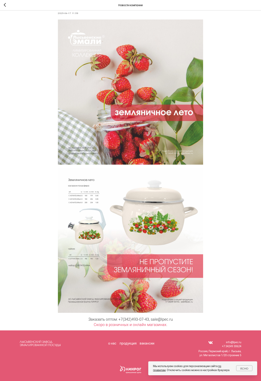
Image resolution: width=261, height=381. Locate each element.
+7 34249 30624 (231, 346)
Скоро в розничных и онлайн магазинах (130, 324)
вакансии (147, 343)
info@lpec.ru (233, 342)
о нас (112, 343)
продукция (128, 343)
